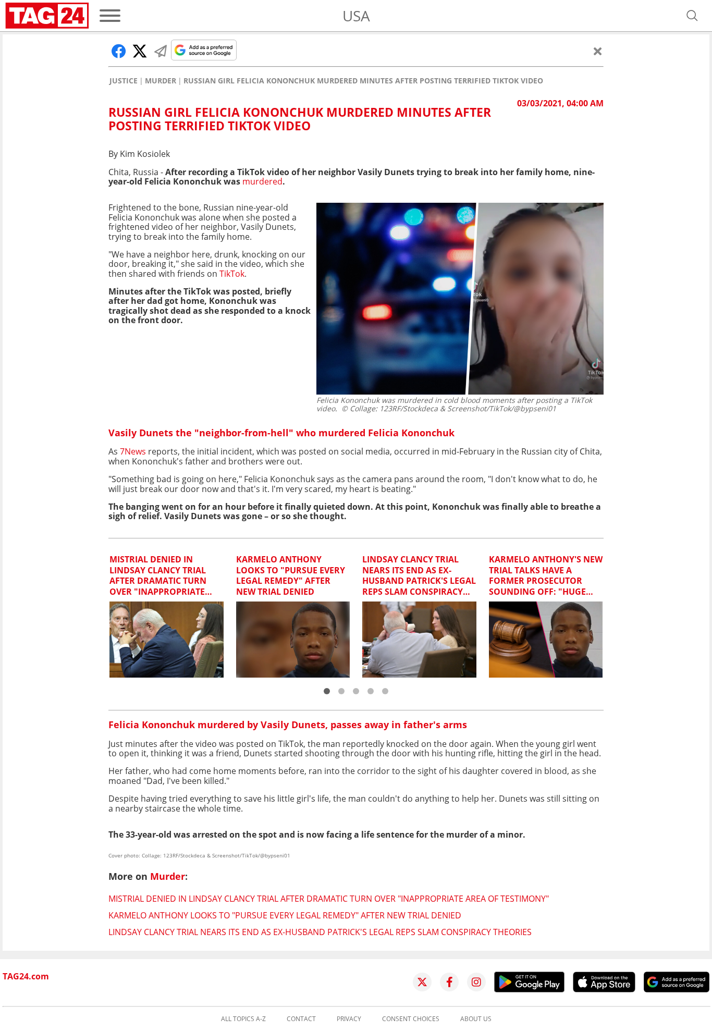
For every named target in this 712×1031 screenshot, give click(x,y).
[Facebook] (449, 982)
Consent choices (410, 1019)
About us (476, 1019)
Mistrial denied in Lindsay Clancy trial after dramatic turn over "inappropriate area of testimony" (328, 898)
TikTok (231, 273)
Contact (301, 1019)
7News (133, 451)
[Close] (598, 51)
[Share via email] (160, 51)
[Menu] (110, 15)
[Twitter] (422, 982)
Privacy (349, 1019)
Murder (160, 81)
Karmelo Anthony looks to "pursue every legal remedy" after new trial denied (284, 915)
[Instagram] (476, 982)
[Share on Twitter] (139, 51)
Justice (123, 81)
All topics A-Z (243, 1019)
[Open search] (692, 15)
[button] (327, 691)
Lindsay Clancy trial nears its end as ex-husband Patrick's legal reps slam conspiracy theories (320, 932)
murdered (262, 181)
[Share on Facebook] (118, 51)
